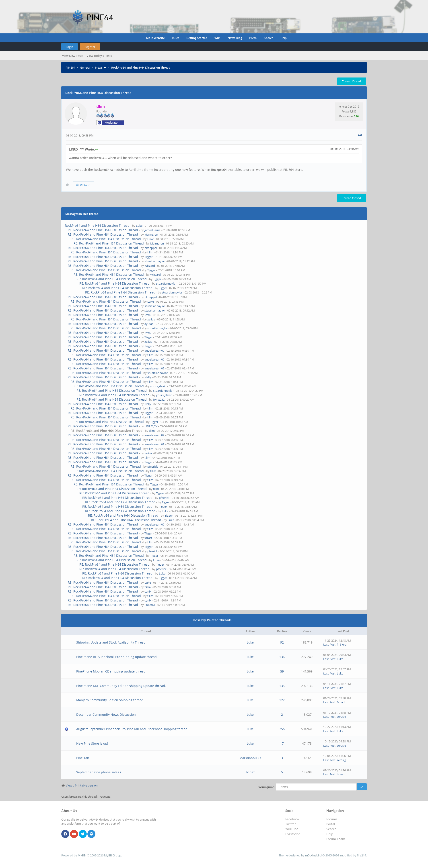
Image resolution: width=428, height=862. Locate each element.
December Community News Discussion (106, 714)
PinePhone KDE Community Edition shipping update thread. (121, 686)
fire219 (361, 855)
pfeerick (152, 467)
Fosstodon (292, 834)
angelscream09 (154, 350)
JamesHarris (152, 230)
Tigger (148, 257)
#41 (360, 135)
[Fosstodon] (91, 834)
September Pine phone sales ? (98, 772)
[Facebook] (65, 834)
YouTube (291, 829)
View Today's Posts (99, 56)
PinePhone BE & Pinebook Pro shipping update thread (116, 657)
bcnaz (250, 772)
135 (282, 686)
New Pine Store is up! (92, 743)
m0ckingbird (313, 855)
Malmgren (151, 234)
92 (282, 642)
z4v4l (147, 587)
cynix (147, 591)
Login (69, 47)
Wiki (217, 38)
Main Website (155, 38)
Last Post (329, 644)
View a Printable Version (82, 785)
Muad (341, 702)
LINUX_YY (150, 426)
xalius (151, 319)
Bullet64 (149, 605)
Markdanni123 (250, 758)
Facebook (292, 819)
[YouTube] (74, 834)
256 (282, 729)
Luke (139, 226)
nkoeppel (150, 248)
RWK (147, 315)
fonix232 (159, 399)
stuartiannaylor (154, 261)
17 (282, 743)
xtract (148, 538)
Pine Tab (82, 758)
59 (282, 671)
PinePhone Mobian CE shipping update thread (111, 671)
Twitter (290, 824)
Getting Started (196, 38)
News (99, 67)
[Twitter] (83, 834)
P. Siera (341, 644)
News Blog (235, 38)
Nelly (147, 377)
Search (268, 38)
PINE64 (70, 67)
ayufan (149, 324)
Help (283, 38)
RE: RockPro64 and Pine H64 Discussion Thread (103, 230)
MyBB (82, 855)
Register (89, 47)
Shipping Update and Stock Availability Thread (111, 642)
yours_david (158, 386)
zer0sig (341, 717)
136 (282, 657)
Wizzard (149, 266)
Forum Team (335, 839)
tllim (150, 252)
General (85, 67)
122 (282, 700)
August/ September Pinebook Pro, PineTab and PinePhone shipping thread (131, 729)
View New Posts (72, 56)
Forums (331, 819)
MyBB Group (112, 855)
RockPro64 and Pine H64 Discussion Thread (97, 225)
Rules (175, 38)
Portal (253, 38)
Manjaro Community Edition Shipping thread (109, 700)
